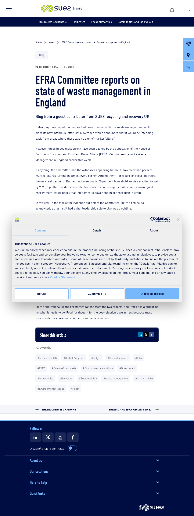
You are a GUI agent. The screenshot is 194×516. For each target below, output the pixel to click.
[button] (8, 8)
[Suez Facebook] (73, 437)
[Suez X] (48, 437)
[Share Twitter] (146, 334)
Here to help (38, 482)
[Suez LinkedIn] (35, 437)
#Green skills (45, 378)
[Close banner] (178, 219)
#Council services (117, 358)
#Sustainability (88, 378)
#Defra (138, 358)
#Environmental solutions (98, 368)
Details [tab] (97, 230)
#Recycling (66, 378)
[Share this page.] (188, 66)
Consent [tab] (40, 230)
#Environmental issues (50, 388)
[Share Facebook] (151, 334)
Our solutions (39, 471)
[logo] (151, 507)
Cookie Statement (62, 277)
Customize (95, 293)
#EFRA (41, 368)
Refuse (41, 293)
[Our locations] (188, 55)
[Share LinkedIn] (140, 334)
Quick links (37, 493)
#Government (127, 368)
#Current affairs (144, 378)
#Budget (96, 358)
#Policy (75, 388)
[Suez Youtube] (60, 437)
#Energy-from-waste (64, 368)
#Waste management (115, 378)
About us (36, 460)
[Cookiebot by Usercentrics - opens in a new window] (153, 219)
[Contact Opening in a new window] (188, 44)
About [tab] (154, 230)
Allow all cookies (152, 293)
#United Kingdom (73, 358)
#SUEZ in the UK (47, 358)
